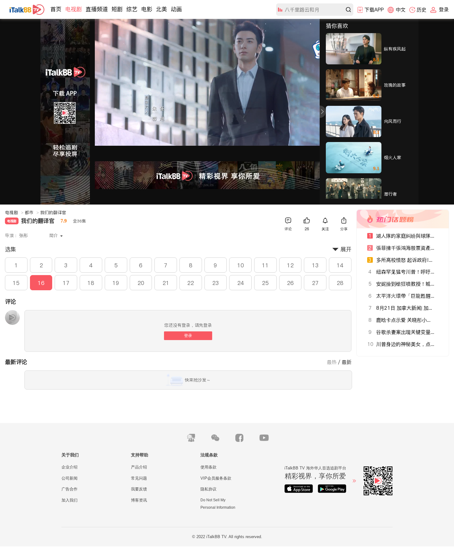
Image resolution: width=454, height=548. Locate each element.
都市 (32, 212)
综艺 (131, 9)
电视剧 (73, 9)
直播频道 (97, 9)
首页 (55, 9)
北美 (161, 9)
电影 (146, 9)
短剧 (117, 9)
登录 (188, 335)
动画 (176, 9)
